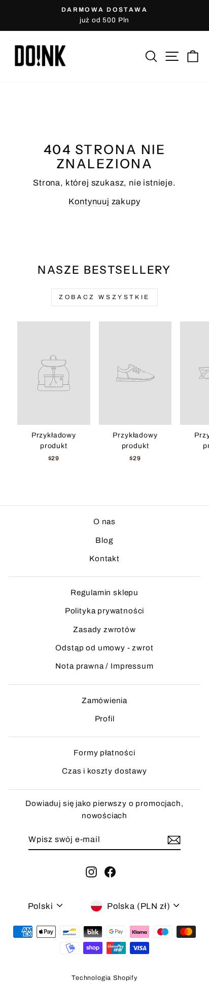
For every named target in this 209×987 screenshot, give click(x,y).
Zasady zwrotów (104, 630)
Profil (105, 719)
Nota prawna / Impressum (104, 666)
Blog (104, 540)
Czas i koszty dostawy (104, 771)
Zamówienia (104, 701)
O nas (104, 522)
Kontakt (104, 559)
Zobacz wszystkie (104, 297)
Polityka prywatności (105, 611)
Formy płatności (104, 753)
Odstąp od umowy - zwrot (104, 648)
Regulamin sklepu (104, 593)
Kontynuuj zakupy (104, 201)
